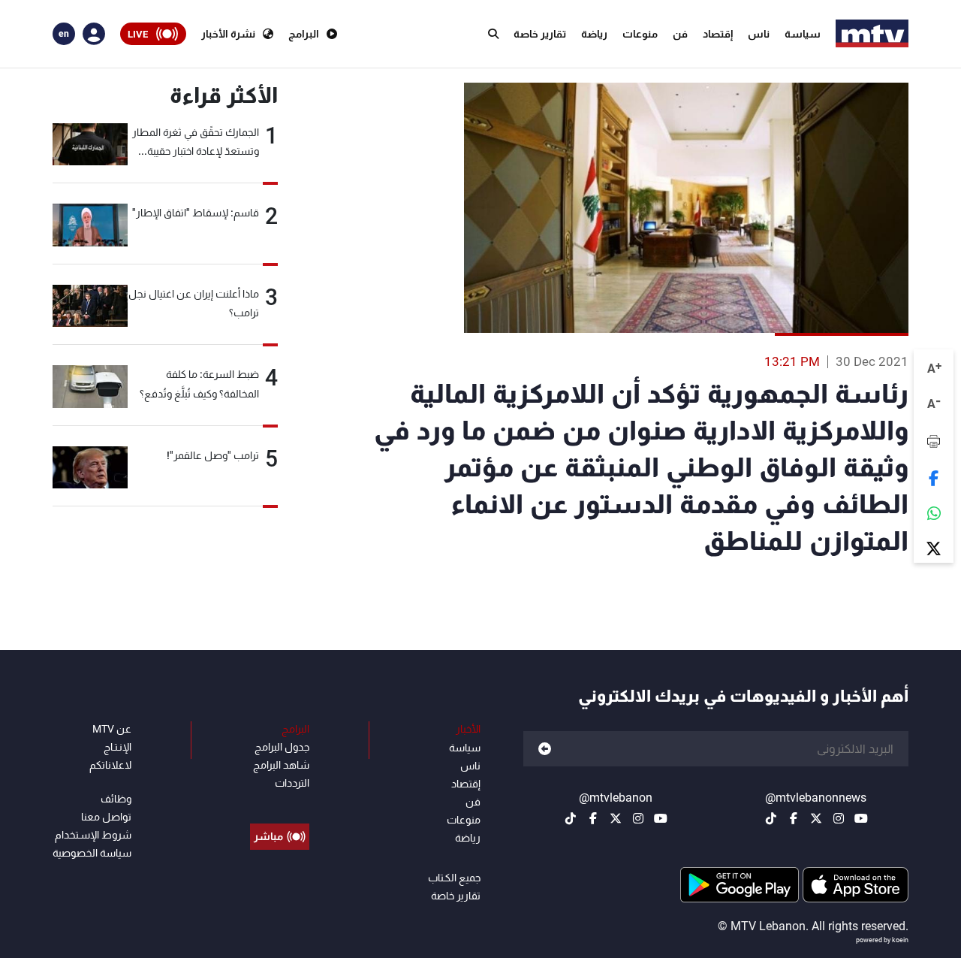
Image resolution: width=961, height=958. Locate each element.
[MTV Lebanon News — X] (816, 818)
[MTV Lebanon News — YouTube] (861, 818)
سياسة (803, 34)
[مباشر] (279, 802)
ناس (759, 34)
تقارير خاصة (540, 34)
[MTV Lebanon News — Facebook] (793, 818)
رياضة (594, 34)
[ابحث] (493, 34)
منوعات (640, 34)
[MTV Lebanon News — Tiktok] (771, 818)
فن (680, 34)
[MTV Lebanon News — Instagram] (838, 818)
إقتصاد (718, 34)
